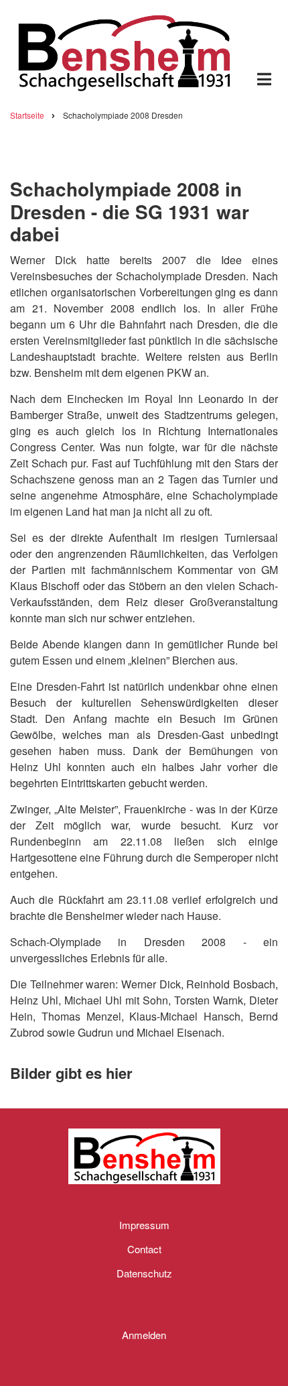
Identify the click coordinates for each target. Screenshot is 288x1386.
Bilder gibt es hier (71, 1073)
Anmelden (144, 1335)
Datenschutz (144, 1273)
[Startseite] (124, 50)
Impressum (144, 1225)
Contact (144, 1249)
